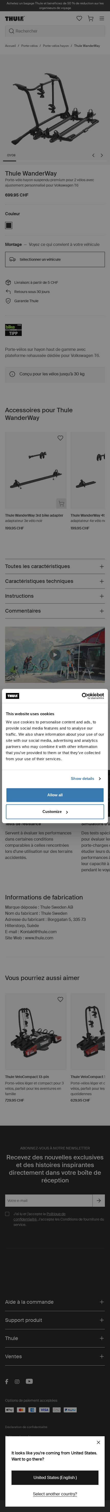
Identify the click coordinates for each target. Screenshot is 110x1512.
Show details (82, 778)
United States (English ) (55, 1477)
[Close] (98, 1442)
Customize (52, 811)
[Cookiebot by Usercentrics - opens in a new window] (81, 696)
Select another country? (55, 1494)
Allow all (55, 795)
